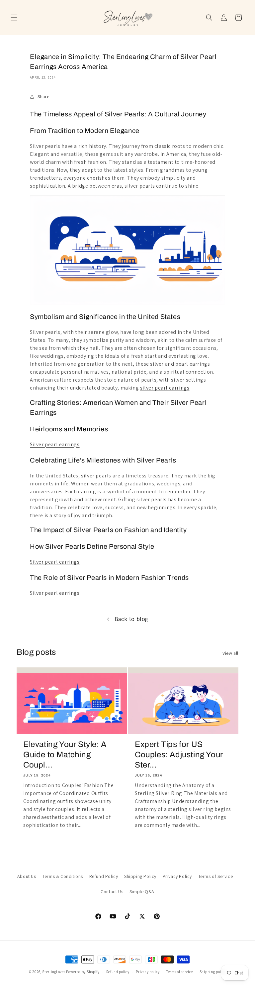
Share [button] (43, 96)
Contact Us (112, 891)
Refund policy (117, 971)
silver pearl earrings (165, 387)
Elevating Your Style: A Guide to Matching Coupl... (65, 754)
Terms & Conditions (62, 876)
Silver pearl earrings (55, 444)
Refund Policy (103, 876)
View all (230, 653)
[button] (14, 17)
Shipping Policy (140, 876)
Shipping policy (213, 971)
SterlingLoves (53, 971)
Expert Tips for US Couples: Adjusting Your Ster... (179, 754)
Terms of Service (215, 876)
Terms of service (179, 971)
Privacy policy (148, 971)
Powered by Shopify (83, 971)
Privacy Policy (177, 876)
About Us (26, 876)
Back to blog (132, 619)
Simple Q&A (141, 891)
